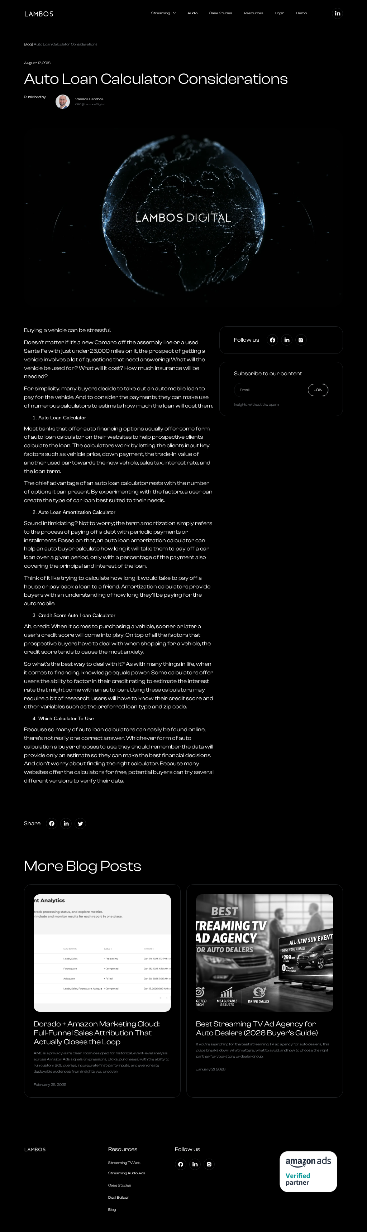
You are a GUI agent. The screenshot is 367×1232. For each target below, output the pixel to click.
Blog (28, 44)
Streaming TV (163, 13)
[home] (60, 13)
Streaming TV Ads (124, 1163)
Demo (301, 13)
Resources (253, 13)
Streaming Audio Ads (127, 1173)
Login (279, 13)
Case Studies (220, 13)
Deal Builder (118, 1197)
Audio (192, 13)
